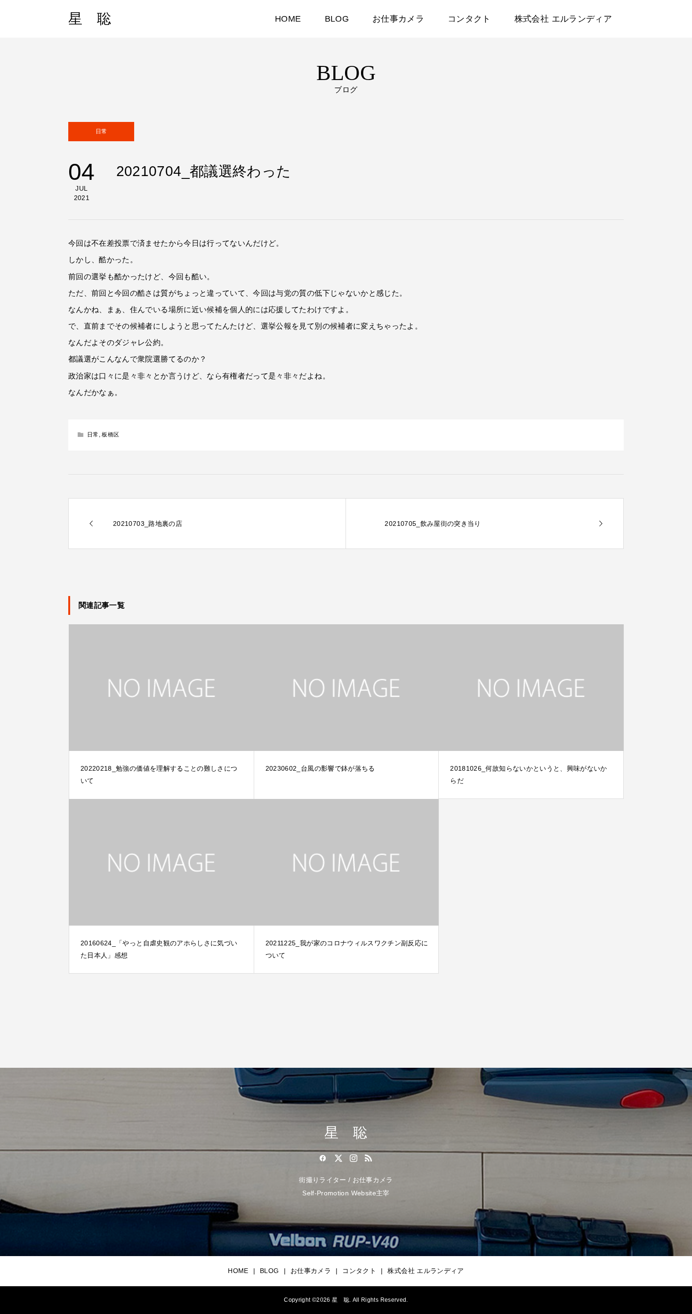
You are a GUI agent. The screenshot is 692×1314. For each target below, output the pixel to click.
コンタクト (469, 19)
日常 (101, 131)
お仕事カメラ (398, 19)
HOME (288, 19)
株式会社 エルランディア (563, 19)
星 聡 (89, 18)
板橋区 (110, 434)
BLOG (337, 19)
